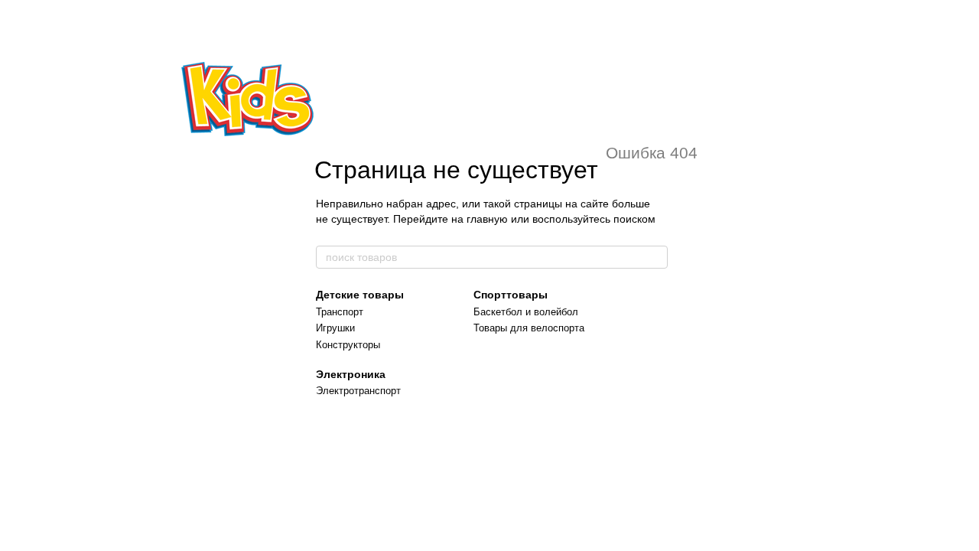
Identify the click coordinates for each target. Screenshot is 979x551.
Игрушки (335, 328)
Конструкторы (348, 344)
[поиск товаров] (655, 257)
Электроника (350, 374)
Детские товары (360, 295)
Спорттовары (510, 295)
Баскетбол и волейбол (525, 312)
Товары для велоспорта (528, 328)
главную (487, 219)
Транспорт (339, 312)
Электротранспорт (358, 390)
